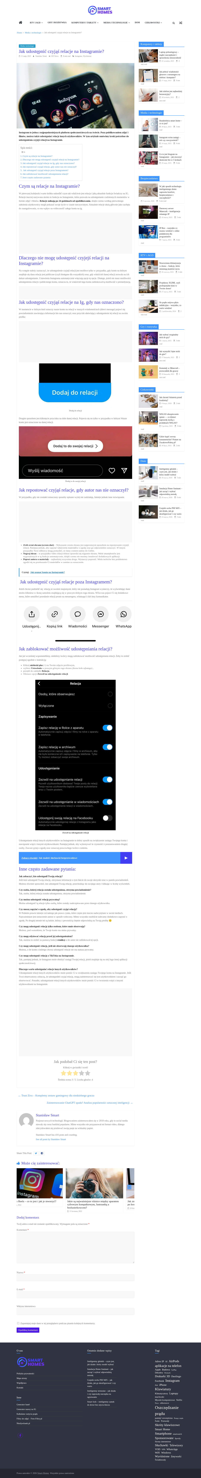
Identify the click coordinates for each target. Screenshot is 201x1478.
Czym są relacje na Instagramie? (37, 156)
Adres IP (159, 1361)
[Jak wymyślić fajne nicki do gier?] (148, 350)
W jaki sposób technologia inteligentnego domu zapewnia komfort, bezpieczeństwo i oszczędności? (170, 192)
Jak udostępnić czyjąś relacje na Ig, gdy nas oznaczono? (49, 163)
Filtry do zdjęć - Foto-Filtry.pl (29, 1419)
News (157, 1403)
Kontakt (20, 1388)
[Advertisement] (75, 233)
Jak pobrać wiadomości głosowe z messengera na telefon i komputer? (169, 75)
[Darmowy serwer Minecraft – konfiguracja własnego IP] (148, 207)
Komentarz (23, 1230)
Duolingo (176, 1376)
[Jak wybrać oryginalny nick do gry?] (148, 333)
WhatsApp (172, 1449)
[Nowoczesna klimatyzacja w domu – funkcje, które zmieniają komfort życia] (148, 262)
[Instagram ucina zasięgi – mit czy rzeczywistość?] (148, 136)
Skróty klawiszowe (167, 1425)
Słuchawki (161, 1445)
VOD (157, 1449)
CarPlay (174, 1370)
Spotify (178, 1438)
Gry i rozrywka (57, 22)
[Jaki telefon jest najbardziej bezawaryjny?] (148, 90)
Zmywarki (176, 1456)
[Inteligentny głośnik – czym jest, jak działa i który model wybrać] (148, 468)
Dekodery (159, 1373)
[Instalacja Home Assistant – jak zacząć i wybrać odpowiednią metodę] (148, 487)
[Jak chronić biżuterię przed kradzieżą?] (148, 396)
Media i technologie (115, 23)
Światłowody (160, 1460)
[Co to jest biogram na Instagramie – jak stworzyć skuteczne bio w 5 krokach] (148, 153)
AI (166, 1361)
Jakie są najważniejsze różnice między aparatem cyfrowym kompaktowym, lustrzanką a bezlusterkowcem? (44, 1204)
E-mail (21, 1289)
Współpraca (21, 1383)
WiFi (157, 1452)
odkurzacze (164, 1403)
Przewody (165, 1421)
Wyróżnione (87, 56)
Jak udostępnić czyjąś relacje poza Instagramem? (45, 170)
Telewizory (176, 1445)
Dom (137, 22)
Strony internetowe (163, 1442)
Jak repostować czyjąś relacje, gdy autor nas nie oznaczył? (50, 166)
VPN (163, 1449)
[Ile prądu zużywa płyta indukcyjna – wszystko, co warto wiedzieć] (148, 301)
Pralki (157, 1421)
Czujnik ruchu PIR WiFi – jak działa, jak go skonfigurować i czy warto (170, 511)
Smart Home (162, 1429)
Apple (158, 1369)
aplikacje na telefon (168, 1366)
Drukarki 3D (162, 1376)
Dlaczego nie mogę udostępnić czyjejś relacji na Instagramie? (51, 159)
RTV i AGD (35, 23)
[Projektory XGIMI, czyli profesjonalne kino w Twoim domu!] (148, 281)
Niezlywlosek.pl (23, 1423)
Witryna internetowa (26, 1306)
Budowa (166, 1369)
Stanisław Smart (41, 56)
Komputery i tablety (84, 23)
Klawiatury (163, 1389)
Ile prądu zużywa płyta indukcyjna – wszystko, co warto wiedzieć (170, 305)
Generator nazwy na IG (26, 1409)
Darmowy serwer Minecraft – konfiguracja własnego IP (169, 211)
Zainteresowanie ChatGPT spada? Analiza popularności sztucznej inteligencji (90, 1102)
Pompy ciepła (178, 1418)
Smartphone (163, 1433)
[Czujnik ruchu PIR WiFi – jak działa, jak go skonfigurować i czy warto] (148, 507)
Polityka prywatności (25, 1373)
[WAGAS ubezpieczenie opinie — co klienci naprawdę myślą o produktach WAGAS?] (148, 413)
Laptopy (173, 1393)
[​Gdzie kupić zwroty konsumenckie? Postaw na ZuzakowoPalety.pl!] (148, 435)
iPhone (163, 1384)
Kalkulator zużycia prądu (27, 1414)
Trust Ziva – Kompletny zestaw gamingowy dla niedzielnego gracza (56, 1095)
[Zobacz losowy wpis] (180, 23)
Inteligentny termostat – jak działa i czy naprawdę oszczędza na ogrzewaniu (101, 1394)
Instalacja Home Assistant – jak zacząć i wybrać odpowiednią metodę (170, 491)
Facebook (159, 1381)
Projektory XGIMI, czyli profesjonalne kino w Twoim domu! (169, 286)
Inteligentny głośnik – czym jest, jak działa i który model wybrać (168, 472)
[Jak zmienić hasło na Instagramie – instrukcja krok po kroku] (105, 1170)
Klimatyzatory (161, 1393)
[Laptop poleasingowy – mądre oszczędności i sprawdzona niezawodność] (148, 51)
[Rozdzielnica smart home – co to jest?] (148, 119)
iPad (156, 1385)
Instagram (78, 56)
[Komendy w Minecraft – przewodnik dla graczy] (148, 367)
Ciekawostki (152, 23)
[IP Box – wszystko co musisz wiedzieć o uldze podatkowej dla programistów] (148, 227)
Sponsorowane (164, 1438)
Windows (166, 1452)
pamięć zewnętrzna (164, 1418)
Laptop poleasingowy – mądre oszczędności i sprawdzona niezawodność (170, 55)
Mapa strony (22, 1378)
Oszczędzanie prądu (167, 1410)
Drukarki (167, 1373)
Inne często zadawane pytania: (37, 177)
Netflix (179, 1400)
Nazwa (21, 1272)
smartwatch (177, 1434)
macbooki (159, 1397)
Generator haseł (23, 1404)
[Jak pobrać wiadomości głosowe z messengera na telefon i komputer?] (148, 70)
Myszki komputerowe (165, 1400)
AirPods (174, 1361)
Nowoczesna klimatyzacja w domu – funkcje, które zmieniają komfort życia (170, 266)
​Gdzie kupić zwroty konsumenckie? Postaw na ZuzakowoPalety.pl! (170, 439)
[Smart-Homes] (21, 23)
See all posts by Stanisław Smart (51, 1139)
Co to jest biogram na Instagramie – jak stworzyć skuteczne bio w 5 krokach (170, 157)
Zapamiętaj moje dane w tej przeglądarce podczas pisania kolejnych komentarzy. (57, 1323)
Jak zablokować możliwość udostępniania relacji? (45, 174)
